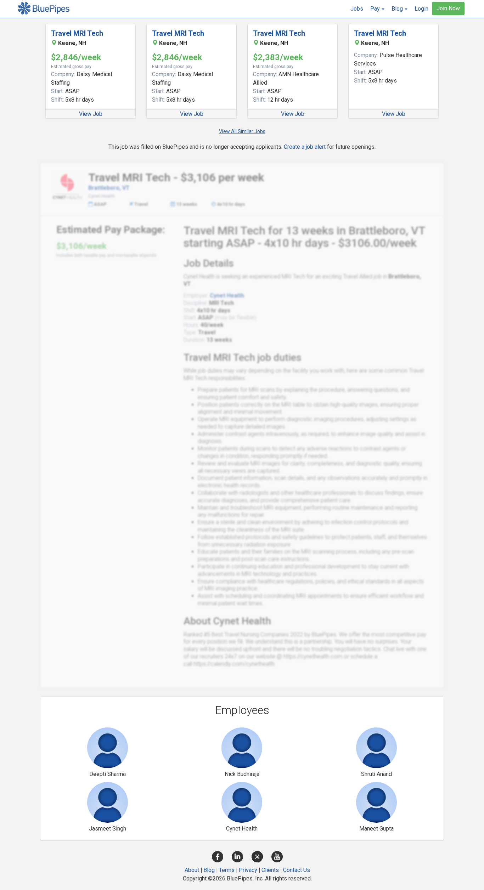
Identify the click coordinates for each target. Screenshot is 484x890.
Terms (227, 870)
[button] (377, 9)
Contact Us (296, 870)
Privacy (248, 870)
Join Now (448, 8)
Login (421, 8)
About (192, 870)
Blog (209, 870)
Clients (270, 870)
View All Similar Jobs (242, 131)
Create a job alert (305, 146)
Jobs (356, 8)
